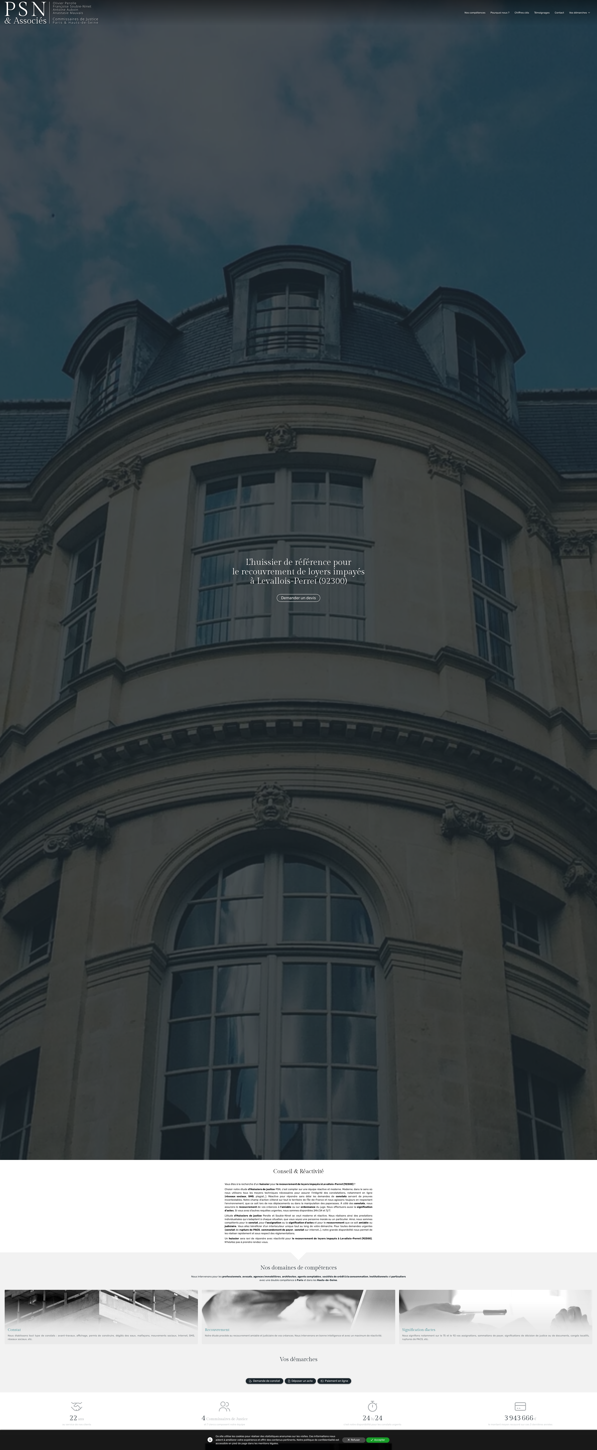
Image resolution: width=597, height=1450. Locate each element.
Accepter (379, 1439)
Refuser (355, 1439)
